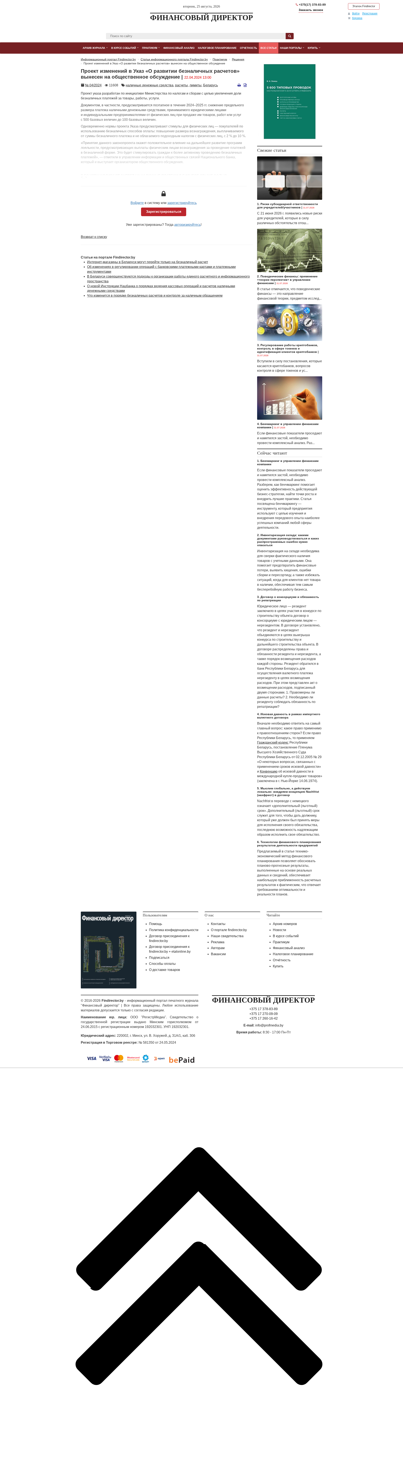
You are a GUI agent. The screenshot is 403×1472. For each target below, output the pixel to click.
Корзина (357, 18)
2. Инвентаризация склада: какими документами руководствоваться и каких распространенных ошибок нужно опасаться (288, 540)
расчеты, (182, 85)
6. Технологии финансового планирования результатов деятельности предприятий (289, 843)
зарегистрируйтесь (182, 203)
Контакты (218, 924)
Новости (279, 930)
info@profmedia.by (269, 1025)
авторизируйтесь (187, 224)
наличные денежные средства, (150, 85)
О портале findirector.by (229, 930)
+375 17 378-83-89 (263, 1009)
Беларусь (210, 85)
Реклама (217, 942)
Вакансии (218, 954)
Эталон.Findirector (363, 6)
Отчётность (281, 960)
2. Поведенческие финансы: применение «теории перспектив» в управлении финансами (287, 280)
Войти (356, 13)
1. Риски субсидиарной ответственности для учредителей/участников (287, 205)
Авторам (218, 948)
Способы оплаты (162, 963)
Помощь (155, 924)
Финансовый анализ (289, 948)
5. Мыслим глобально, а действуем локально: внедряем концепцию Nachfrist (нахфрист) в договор (288, 792)
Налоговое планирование (293, 954)
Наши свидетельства (227, 936)
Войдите (137, 203)
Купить (278, 966)
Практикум (281, 942)
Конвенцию (268, 771)
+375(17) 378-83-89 (312, 4)
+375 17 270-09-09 (263, 1014)
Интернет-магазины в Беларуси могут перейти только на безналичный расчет (147, 262)
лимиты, (196, 85)
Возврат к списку (94, 237)
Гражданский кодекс (273, 742)
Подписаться (159, 957)
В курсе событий (286, 936)
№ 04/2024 (93, 85)
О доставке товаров (164, 970)
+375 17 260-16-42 (263, 1018)
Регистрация (369, 13)
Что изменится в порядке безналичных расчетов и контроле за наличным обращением (154, 295)
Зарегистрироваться (163, 211)
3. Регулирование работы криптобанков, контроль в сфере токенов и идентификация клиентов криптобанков (287, 348)
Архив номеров (285, 924)
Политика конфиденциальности (173, 930)
